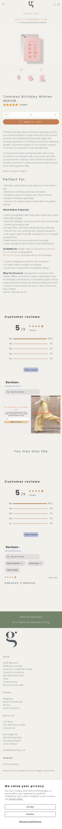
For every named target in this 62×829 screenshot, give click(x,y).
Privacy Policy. (16, 798)
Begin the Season (16, 422)
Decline (30, 814)
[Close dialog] (58, 397)
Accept (30, 806)
